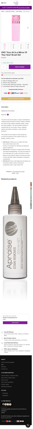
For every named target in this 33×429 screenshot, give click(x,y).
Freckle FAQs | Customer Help (9, 375)
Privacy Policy (5, 384)
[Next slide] (28, 28)
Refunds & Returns (6, 386)
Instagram (5, 395)
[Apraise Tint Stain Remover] (15, 248)
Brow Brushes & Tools (19, 171)
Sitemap (3, 366)
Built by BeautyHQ (6, 417)
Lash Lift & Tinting (10, 11)
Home (2, 11)
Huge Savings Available (24, 7)
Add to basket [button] (15, 322)
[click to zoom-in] (15, 27)
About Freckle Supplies (7, 362)
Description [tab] (4, 107)
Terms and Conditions (7, 382)
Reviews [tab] (4, 114)
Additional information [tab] (8, 111)
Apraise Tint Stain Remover (10, 317)
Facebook (5, 393)
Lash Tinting (19, 11)
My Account (4, 380)
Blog (2, 364)
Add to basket (19, 67)
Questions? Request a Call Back (16, 98)
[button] (29, 3)
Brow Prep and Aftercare (9, 316)
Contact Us (4, 369)
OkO (17, 173)
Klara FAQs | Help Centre (8, 377)
